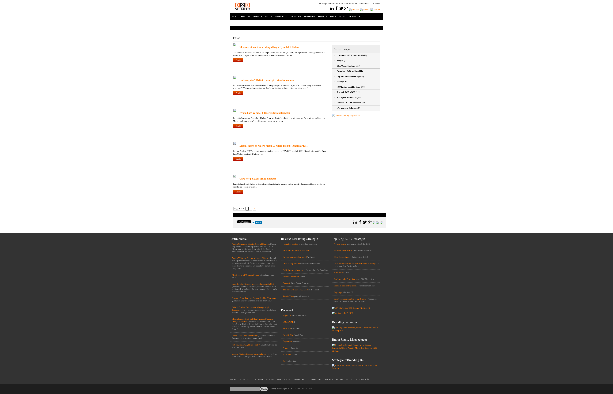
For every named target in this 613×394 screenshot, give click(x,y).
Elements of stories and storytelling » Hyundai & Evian (269, 47)
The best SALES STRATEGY (295, 290)
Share (258, 222)
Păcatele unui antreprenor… (346, 286)
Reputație (338, 292)
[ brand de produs (290, 244)
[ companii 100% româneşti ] (350, 55)
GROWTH (258, 16)
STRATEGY (245, 16)
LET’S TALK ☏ (354, 16)
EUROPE (287, 328)
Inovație (340, 81)
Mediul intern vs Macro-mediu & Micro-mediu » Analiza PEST (273, 145)
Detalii (238, 60)
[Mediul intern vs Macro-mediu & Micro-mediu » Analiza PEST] (234, 144)
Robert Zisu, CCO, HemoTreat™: (246, 345)
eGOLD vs (338, 272)
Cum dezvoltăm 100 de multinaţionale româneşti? (355, 263)
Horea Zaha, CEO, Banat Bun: (245, 335)
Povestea (287, 348)
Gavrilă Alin (288, 335)
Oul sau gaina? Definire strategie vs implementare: (266, 80)
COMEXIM (288, 322)
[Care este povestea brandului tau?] (234, 177)
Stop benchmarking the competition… (350, 299)
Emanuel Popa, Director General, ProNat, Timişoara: (254, 298)
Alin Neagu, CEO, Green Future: (246, 275)
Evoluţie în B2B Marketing (346, 279)
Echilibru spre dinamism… (294, 270)
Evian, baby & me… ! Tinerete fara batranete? (264, 113)
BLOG (341, 16)
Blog (339, 60)
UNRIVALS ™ (281, 16)
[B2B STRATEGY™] (242, 12)
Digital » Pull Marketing (348, 76)
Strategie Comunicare (346, 97)
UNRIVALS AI (295, 16)
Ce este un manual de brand (295, 257)
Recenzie (287, 283)
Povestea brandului (291, 276)
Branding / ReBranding (347, 71)
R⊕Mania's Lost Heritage (348, 87)
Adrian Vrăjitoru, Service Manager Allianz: (250, 258)
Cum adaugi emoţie (291, 263)
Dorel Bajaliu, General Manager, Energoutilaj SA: (253, 284)
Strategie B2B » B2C (346, 92)
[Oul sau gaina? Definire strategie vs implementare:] (234, 78)
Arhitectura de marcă (343, 250)
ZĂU (285, 361)
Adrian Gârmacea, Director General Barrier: (250, 244)
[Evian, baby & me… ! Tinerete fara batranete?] (234, 111)
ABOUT (234, 16)
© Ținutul (287, 315)
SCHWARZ (288, 354)
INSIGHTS (322, 16)
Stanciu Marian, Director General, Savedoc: (250, 354)
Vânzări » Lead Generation (349, 102)
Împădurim (287, 341)
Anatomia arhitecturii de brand (296, 250)
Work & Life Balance (346, 108)
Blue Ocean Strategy (346, 66)
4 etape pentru (340, 244)
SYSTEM (268, 16)
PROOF (333, 16)
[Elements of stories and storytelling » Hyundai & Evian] (234, 45)
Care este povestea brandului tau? (257, 178)
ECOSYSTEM (309, 16)
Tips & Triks (288, 296)
